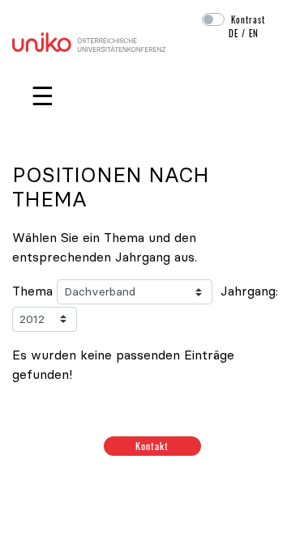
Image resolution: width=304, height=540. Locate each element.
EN (254, 33)
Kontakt (152, 446)
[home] (88, 40)
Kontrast (248, 19)
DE (233, 33)
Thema (32, 291)
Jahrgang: (249, 291)
